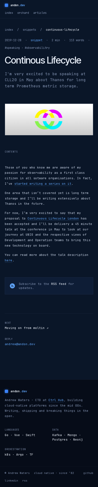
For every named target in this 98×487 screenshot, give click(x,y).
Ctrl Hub (56, 400)
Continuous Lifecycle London (53, 218)
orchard (23, 13)
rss (24, 480)
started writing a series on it (42, 184)
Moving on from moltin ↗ (27, 328)
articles (40, 13)
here (8, 260)
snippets (29, 30)
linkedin (11, 480)
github (88, 473)
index (9, 13)
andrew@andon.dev (20, 344)
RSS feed (58, 284)
